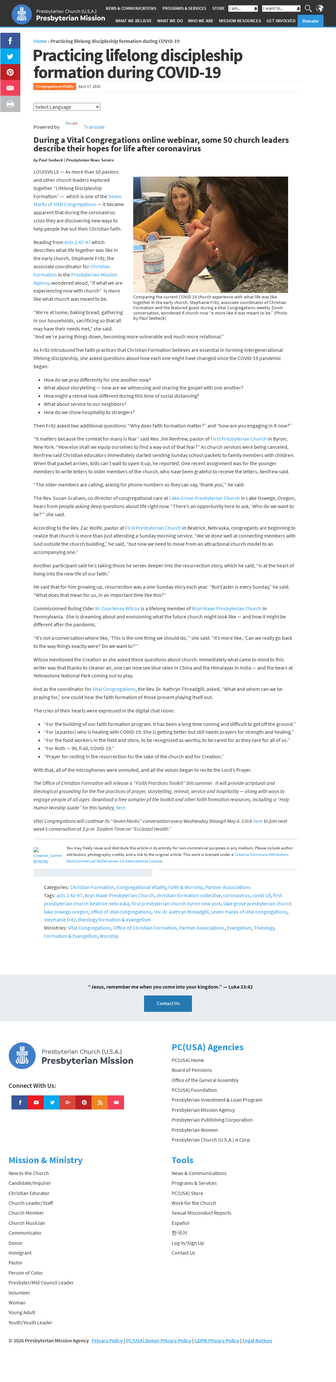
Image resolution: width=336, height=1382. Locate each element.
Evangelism (239, 927)
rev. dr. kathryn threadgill (181, 911)
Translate (94, 126)
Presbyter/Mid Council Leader (41, 1282)
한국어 (179, 1232)
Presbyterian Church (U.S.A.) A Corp (211, 1139)
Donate (311, 21)
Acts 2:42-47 (77, 242)
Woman (17, 1302)
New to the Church (29, 1173)
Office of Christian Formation (145, 927)
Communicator (25, 1232)
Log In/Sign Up (188, 1243)
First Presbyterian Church (239, 438)
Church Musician (27, 1223)
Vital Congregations (114, 689)
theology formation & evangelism (114, 919)
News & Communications (131, 8)
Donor (16, 1243)
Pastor (16, 1262)
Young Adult (22, 1312)
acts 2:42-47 (69, 895)
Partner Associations (228, 887)
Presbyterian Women (195, 1129)
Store (218, 8)
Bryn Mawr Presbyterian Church (227, 608)
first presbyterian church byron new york (176, 903)
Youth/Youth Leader (30, 1322)
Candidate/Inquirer (30, 1183)
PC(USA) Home (188, 1060)
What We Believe (134, 21)
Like (6, 36)
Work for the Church (194, 1203)
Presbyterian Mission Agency (203, 1110)
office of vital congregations (121, 911)
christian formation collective (189, 895)
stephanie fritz (60, 919)
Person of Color (26, 1272)
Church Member (26, 1212)
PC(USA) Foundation (194, 1090)
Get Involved (281, 21)
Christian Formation (92, 887)
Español (180, 1223)
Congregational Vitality (55, 86)
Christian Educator (29, 1193)
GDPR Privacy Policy (217, 1340)
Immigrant (20, 1252)
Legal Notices (257, 1340)
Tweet (8, 52)
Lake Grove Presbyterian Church (204, 498)
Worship (109, 936)
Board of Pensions (192, 1070)
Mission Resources (240, 21)
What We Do (170, 21)
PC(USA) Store (187, 1193)
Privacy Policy (107, 1340)
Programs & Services (184, 8)
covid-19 (261, 895)
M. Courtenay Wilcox (117, 608)
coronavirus (236, 895)
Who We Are (201, 21)
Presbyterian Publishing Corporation (212, 1119)
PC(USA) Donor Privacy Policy (158, 1340)
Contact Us (168, 1003)
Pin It (7, 68)
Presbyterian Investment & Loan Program (217, 1099)
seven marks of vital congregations (249, 911)
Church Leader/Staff (31, 1203)
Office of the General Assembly (205, 1080)
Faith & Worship (185, 887)
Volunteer (19, 1292)
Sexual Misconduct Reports (201, 1212)
